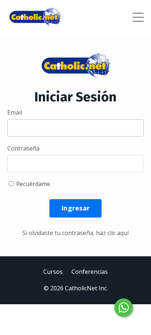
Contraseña (23, 148)
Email (14, 112)
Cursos (53, 272)
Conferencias (89, 272)
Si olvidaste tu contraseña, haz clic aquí (75, 233)
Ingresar (75, 208)
